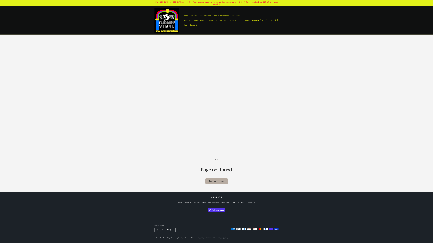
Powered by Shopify (177, 238)
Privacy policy (200, 238)
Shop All (197, 202)
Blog (243, 202)
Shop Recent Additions (210, 202)
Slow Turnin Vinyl (165, 238)
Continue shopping (217, 181)
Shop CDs (235, 202)
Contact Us (251, 202)
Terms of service (211, 238)
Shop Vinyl (225, 202)
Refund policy (189, 238)
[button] (212, 20)
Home (180, 202)
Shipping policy (223, 238)
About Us (188, 202)
